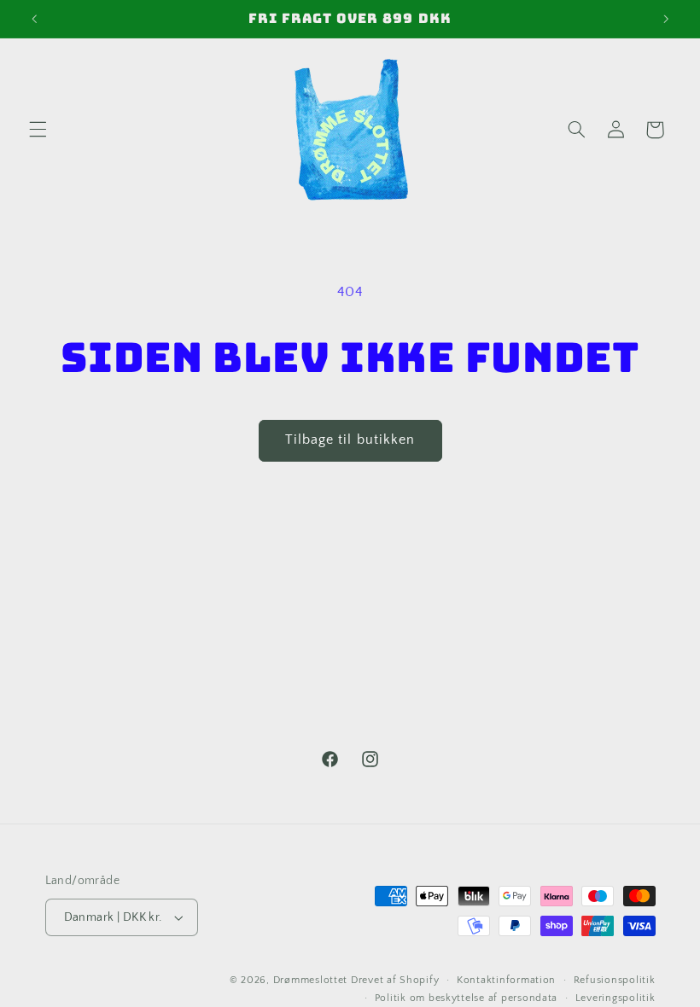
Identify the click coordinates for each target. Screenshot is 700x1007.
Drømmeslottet (310, 980)
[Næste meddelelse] (666, 19)
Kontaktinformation (506, 980)
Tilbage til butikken (350, 440)
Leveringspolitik (615, 998)
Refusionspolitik (615, 980)
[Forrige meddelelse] (34, 19)
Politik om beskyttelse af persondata (466, 998)
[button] (37, 129)
